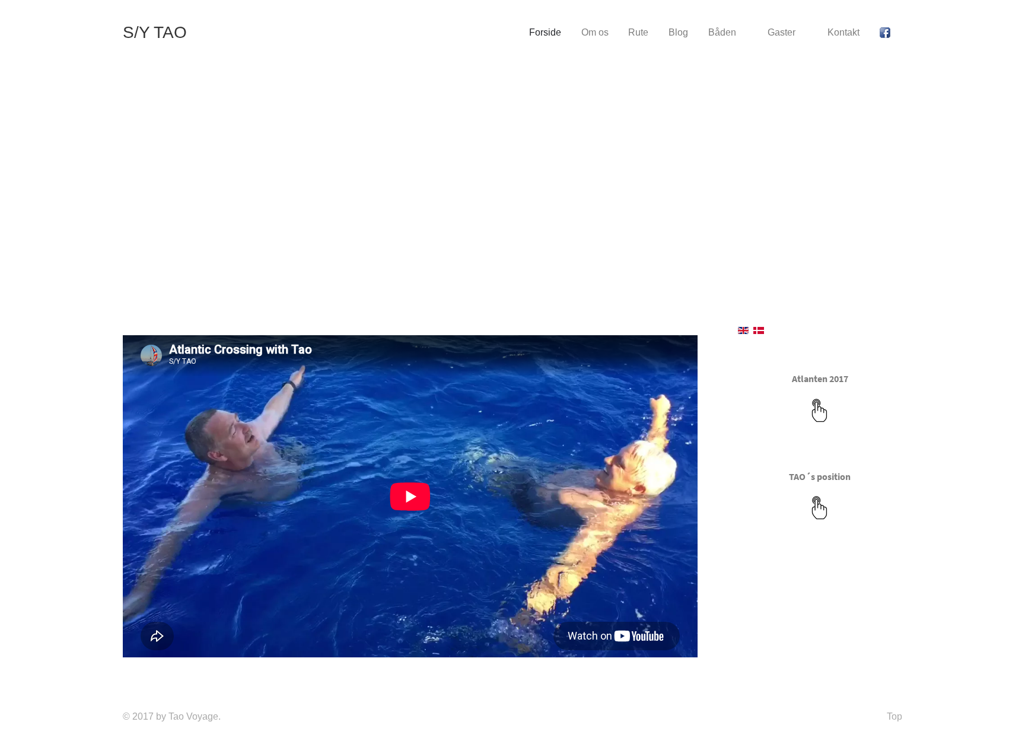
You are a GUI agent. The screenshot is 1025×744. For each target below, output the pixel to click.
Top (894, 716)
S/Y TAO (155, 32)
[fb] (887, 32)
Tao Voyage (193, 716)
